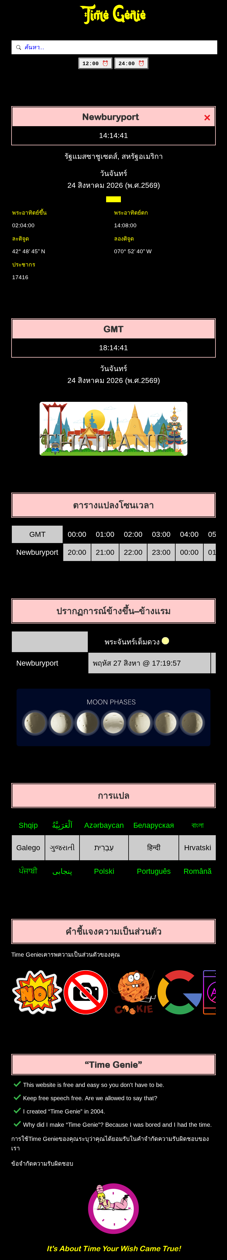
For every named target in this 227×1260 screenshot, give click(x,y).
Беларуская (153, 825)
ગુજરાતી (62, 847)
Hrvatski (197, 847)
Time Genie (114, 14)
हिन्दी (153, 847)
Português (154, 871)
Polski (104, 871)
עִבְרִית (104, 847)
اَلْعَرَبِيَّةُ (62, 825)
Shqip (28, 825)
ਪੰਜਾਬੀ (28, 871)
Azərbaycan (104, 825)
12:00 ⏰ (95, 64)
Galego (28, 847)
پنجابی (62, 871)
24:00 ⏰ (132, 64)
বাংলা (198, 825)
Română (198, 871)
